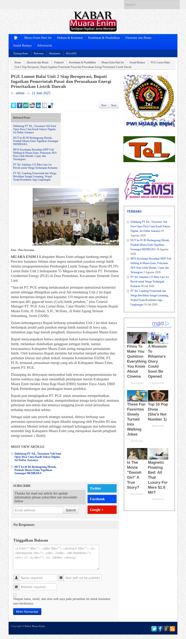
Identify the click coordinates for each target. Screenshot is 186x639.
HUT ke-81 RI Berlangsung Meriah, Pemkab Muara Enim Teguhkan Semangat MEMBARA (35, 141)
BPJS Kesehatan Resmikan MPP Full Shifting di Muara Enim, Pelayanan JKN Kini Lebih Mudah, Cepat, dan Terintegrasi (35, 154)
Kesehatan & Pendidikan (104, 38)
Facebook (97, 499)
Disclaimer (54, 53)
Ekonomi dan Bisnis (138, 38)
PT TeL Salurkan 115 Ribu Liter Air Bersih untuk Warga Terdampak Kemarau (35, 166)
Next (113, 105)
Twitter (95, 488)
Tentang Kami (20, 53)
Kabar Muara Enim (35, 626)
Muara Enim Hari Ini (37, 38)
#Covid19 (71, 53)
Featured (59, 62)
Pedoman (39, 53)
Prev (103, 105)
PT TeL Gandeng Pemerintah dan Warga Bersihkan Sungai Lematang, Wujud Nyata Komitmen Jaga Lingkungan (34, 176)
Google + (96, 510)
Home (18, 62)
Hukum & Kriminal (70, 38)
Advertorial (44, 45)
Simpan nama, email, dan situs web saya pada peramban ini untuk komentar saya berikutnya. (61, 601)
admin (20, 93)
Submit (71, 510)
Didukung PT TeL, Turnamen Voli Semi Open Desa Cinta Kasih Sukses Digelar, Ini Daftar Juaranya (34, 129)
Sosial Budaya (22, 45)
